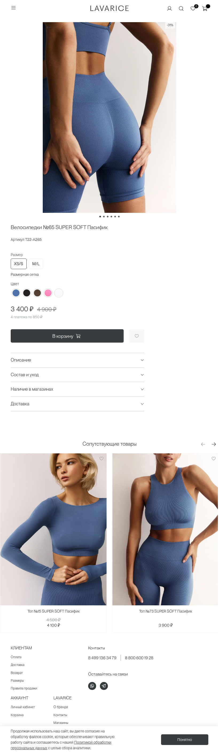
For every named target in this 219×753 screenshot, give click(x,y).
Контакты (60, 715)
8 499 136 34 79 (102, 657)
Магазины (60, 723)
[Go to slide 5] (115, 216)
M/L (36, 263)
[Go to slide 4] (111, 216)
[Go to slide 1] (100, 216)
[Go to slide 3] (107, 216)
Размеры (17, 681)
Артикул (17, 239)
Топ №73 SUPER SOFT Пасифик (165, 611)
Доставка (17, 665)
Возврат (17, 673)
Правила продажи (24, 688)
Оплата (16, 657)
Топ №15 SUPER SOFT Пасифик (54, 611)
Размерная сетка (25, 274)
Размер (17, 255)
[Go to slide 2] (104, 216)
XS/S (18, 263)
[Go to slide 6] (119, 216)
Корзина (17, 715)
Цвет (15, 284)
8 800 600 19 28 (139, 657)
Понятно (184, 740)
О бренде (60, 707)
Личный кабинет (23, 707)
